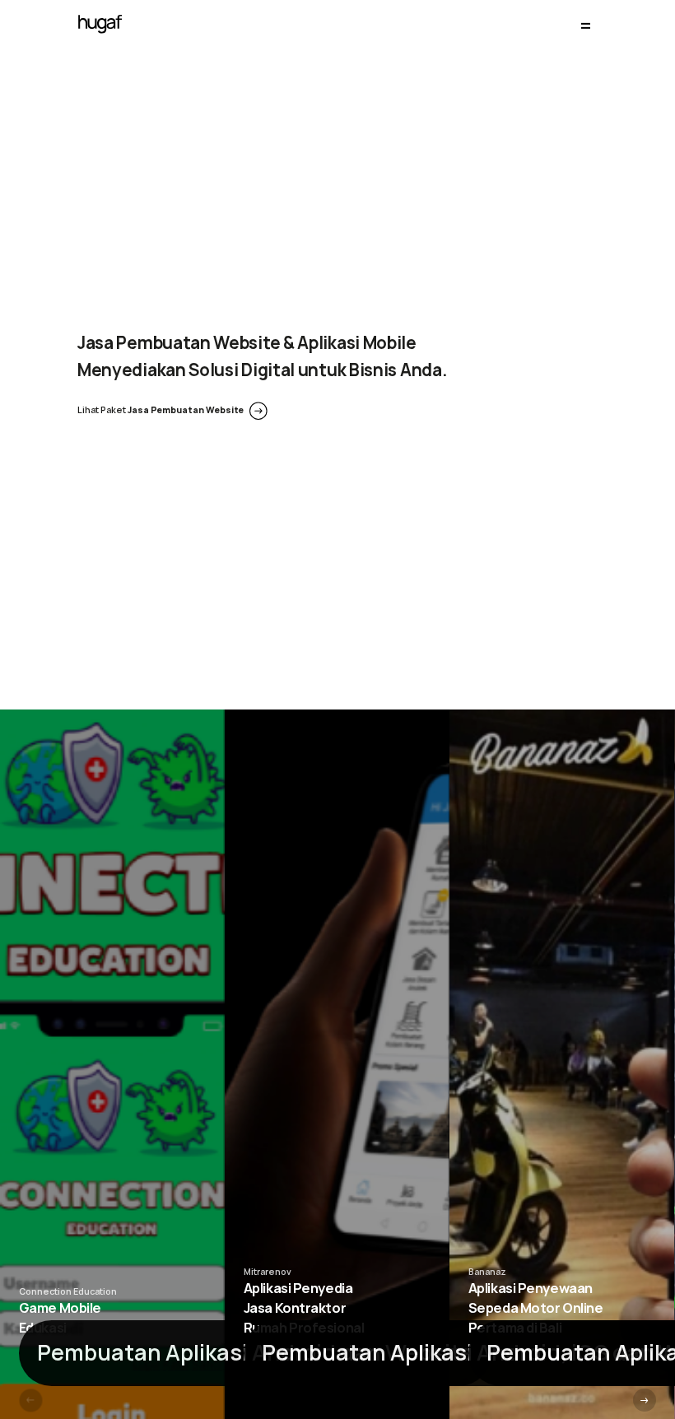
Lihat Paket (160, 410)
